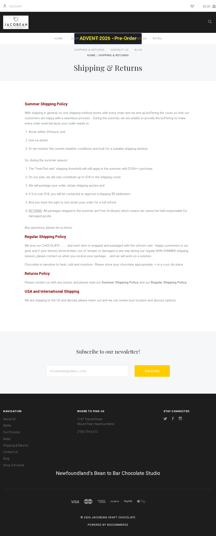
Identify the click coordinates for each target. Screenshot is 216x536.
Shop (75, 38)
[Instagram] (180, 419)
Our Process (137, 38)
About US (99, 38)
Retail (157, 38)
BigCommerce (117, 524)
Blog (138, 49)
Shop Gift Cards (13, 465)
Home (58, 38)
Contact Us (120, 49)
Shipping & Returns (89, 49)
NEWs (116, 38)
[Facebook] (173, 419)
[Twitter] (165, 419)
